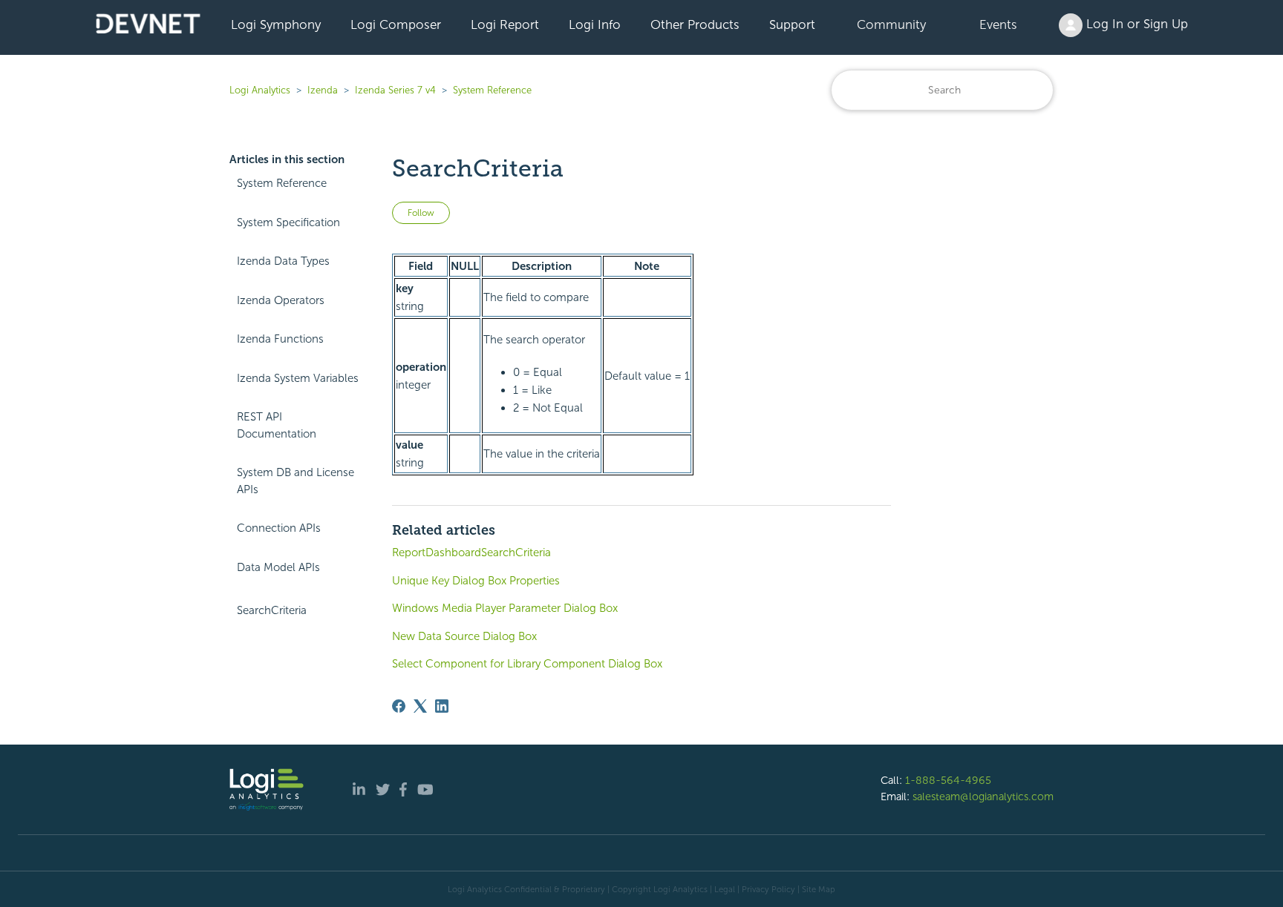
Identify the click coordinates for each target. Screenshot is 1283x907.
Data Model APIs (278, 567)
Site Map (818, 889)
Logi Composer (395, 24)
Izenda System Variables (298, 378)
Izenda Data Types (283, 261)
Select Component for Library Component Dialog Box (527, 663)
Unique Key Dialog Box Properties (476, 580)
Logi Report (505, 24)
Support (792, 24)
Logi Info (595, 24)
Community (891, 24)
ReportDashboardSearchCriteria (471, 552)
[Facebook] (398, 706)
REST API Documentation (276, 425)
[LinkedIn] (441, 706)
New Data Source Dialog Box (464, 636)
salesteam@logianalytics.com (983, 796)
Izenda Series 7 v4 (395, 90)
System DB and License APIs (295, 481)
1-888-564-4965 (948, 780)
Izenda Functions (280, 339)
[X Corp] (420, 706)
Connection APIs (279, 528)
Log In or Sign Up (1135, 23)
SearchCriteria (272, 610)
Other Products (695, 24)
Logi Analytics (259, 90)
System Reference (492, 90)
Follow (421, 213)
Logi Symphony (276, 24)
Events (998, 24)
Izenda (322, 90)
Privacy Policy (768, 889)
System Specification (288, 222)
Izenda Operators (280, 300)
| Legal (722, 889)
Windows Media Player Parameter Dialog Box (505, 608)
